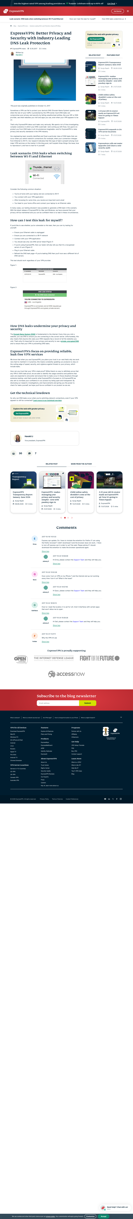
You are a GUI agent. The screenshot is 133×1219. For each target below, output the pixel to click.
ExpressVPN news (23, 26)
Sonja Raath (104, 68)
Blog (15, 26)
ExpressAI (44, 754)
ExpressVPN (104, 121)
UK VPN (12, 774)
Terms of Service (57, 799)
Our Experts (44, 777)
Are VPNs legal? (47, 717)
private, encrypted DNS (70, 341)
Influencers (74, 737)
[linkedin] (109, 799)
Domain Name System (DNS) (24, 334)
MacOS (12, 734)
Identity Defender (46, 751)
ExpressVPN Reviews (47, 774)
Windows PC (14, 737)
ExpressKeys (45, 742)
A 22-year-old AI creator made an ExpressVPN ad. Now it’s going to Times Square (109, 114)
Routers (12, 749)
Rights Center (45, 768)
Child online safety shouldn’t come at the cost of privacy (109, 97)
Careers (43, 782)
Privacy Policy (44, 799)
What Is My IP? (76, 765)
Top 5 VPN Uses (76, 771)
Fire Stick (13, 754)
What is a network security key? (31, 717)
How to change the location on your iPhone (66, 717)
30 (20, 453)
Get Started (117, 11)
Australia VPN (14, 780)
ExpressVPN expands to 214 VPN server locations (110, 130)
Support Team (79, 560)
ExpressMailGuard (46, 745)
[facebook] (117, 799)
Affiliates (74, 734)
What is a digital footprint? (88, 717)
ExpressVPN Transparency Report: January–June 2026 (109, 63)
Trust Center (45, 765)
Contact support (76, 754)
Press (42, 780)
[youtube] (105, 799)
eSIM (42, 748)
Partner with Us (76, 731)
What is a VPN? (76, 762)
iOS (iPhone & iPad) (16, 740)
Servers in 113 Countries (18, 768)
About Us (44, 762)
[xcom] (113, 799)
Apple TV (13, 751)
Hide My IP (74, 768)
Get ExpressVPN (22, 413)
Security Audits (46, 771)
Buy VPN (74, 751)
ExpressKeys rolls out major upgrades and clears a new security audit (110, 145)
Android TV (13, 757)
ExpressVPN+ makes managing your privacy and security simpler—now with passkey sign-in (110, 79)
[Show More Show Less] (121, 717)
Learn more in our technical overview (47, 400)
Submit (87, 703)
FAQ (72, 748)
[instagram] (121, 799)
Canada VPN (14, 777)
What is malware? (15, 717)
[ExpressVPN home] (13, 11)
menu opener (128, 11)
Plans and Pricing (46, 734)
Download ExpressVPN (17, 731)
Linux (12, 746)
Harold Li (19, 55)
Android (12, 743)
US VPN (12, 771)
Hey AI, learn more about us (50, 785)
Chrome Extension (16, 760)
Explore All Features (47, 731)
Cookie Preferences (72, 799)
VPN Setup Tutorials (77, 745)
